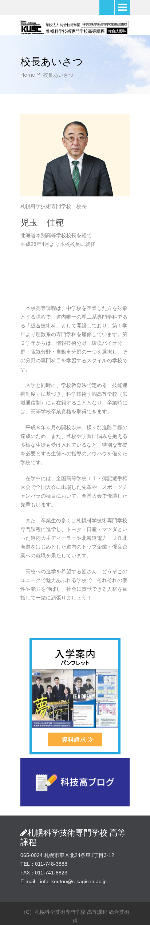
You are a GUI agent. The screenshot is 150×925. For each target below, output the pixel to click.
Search (106, 7)
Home (27, 75)
